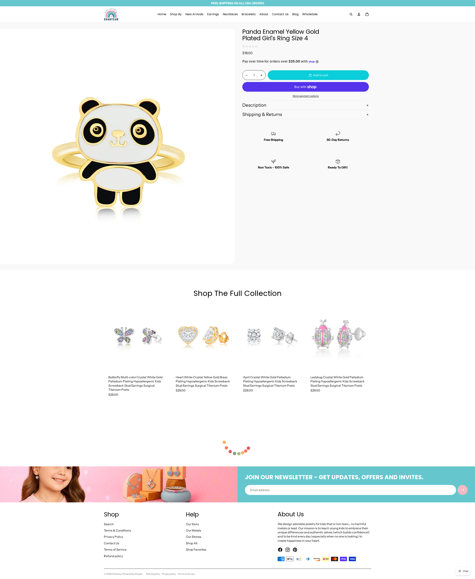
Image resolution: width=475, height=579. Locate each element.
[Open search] (351, 14)
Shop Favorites (196, 549)
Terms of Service (115, 549)
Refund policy (113, 556)
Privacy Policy (113, 537)
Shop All (191, 543)
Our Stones (193, 537)
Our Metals (193, 530)
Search (109, 524)
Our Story (192, 524)
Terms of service (186, 574)
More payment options (306, 95)
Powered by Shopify (132, 574)
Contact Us (111, 543)
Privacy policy (169, 574)
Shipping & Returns (262, 114)
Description (254, 105)
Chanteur (117, 574)
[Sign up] (463, 490)
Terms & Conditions (117, 530)
